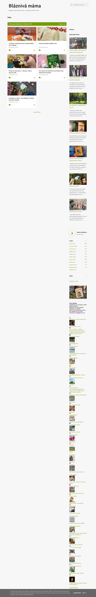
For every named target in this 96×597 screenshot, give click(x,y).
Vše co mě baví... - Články (75, 329)
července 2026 (73, 246)
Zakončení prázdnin (74, 432)
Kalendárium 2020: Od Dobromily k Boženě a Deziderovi (78, 534)
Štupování (72, 462)
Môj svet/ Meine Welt (74, 405)
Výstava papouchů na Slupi (76, 573)
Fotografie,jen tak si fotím (76, 378)
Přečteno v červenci (74, 186)
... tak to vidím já (73, 358)
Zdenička (71, 465)
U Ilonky (71, 445)
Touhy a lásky (72, 474)
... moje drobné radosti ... (75, 547)
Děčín (70, 365)
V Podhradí (72, 576)
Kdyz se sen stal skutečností (76, 472)
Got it (84, 593)
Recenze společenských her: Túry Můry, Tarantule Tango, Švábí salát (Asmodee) (77, 391)
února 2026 (72, 259)
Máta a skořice (73, 496)
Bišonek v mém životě (75, 556)
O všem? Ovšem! (73, 346)
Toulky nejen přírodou (75, 566)
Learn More (77, 593)
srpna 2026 (72, 243)
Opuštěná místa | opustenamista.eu (74, 588)
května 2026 (72, 251)
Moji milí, (71, 412)
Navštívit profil (80, 234)
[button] (34, 50)
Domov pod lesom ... (74, 537)
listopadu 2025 (73, 267)
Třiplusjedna (72, 506)
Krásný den (72, 442)
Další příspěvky (37, 112)
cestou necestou (73, 435)
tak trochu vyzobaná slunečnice (77, 319)
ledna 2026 (72, 262)
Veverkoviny (72, 368)
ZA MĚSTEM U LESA (74, 425)
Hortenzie (72, 455)
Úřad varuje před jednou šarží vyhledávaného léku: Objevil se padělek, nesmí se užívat (77, 332)
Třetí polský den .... (74, 343)
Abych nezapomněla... (75, 526)
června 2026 (72, 249)
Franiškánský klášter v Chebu (77, 375)
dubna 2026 (72, 254)
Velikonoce (72, 402)
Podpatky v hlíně (73, 516)
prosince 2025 (73, 264)
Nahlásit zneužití (73, 281)
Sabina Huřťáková (82, 232)
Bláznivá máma (25, 5)
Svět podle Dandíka (74, 336)
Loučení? (71, 385)
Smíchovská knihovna (75, 563)
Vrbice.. (71, 452)
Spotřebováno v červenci (75, 211)
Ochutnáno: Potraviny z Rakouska (77, 133)
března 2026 (72, 257)
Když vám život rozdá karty (76, 503)
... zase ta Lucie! (73, 415)
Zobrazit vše (62, 24)
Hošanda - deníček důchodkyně (77, 395)
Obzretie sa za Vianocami (75, 544)
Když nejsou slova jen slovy (76, 493)
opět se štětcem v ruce (75, 326)
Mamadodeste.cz (73, 387)
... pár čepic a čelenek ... (75, 513)
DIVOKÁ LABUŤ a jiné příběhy (77, 523)
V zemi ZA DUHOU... (74, 486)
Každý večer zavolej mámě (76, 422)
